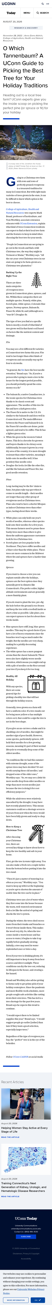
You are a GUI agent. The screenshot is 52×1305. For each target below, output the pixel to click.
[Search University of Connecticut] (43, 4)
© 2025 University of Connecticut (26, 1248)
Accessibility (26, 1258)
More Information (16, 1300)
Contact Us (18, 1231)
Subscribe (26, 1236)
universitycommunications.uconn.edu (26, 1228)
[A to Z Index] (48, 4)
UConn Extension (28, 223)
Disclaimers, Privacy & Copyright (26, 1253)
